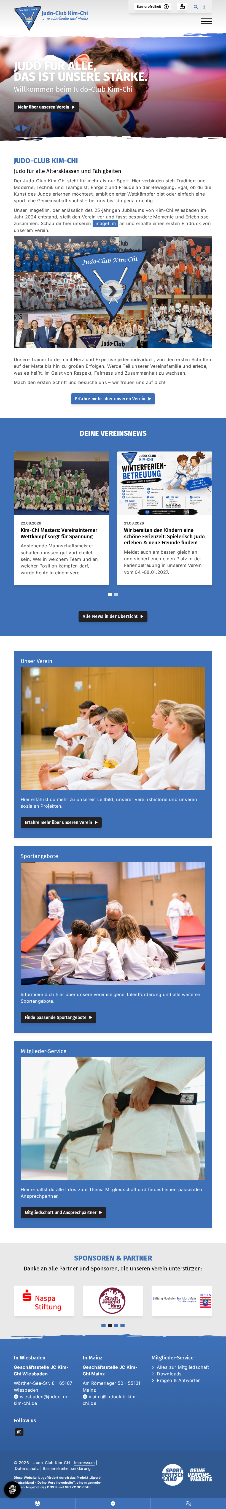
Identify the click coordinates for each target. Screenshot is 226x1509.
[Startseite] (51, 18)
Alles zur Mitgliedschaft (183, 1367)
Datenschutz (27, 1468)
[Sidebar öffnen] (204, 6)
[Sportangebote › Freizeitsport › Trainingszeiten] (37, 1503)
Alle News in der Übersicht (110, 616)
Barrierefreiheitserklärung (67, 1468)
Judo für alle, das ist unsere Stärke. (80, 71)
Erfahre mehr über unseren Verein (110, 398)
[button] (110, 594)
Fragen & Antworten (179, 1380)
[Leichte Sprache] (182, 6)
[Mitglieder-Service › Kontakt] (113, 1503)
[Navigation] (204, 21)
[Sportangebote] (113, 923)
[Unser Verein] (113, 728)
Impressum (84, 1462)
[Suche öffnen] (195, 6)
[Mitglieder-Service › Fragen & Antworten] (188, 1503)
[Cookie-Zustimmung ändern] (12, 1489)
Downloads (169, 1374)
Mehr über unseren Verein (43, 107)
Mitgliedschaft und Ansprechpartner (60, 1212)
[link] (61, 518)
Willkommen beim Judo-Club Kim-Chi (73, 89)
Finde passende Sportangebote (56, 1017)
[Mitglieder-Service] (113, 1118)
